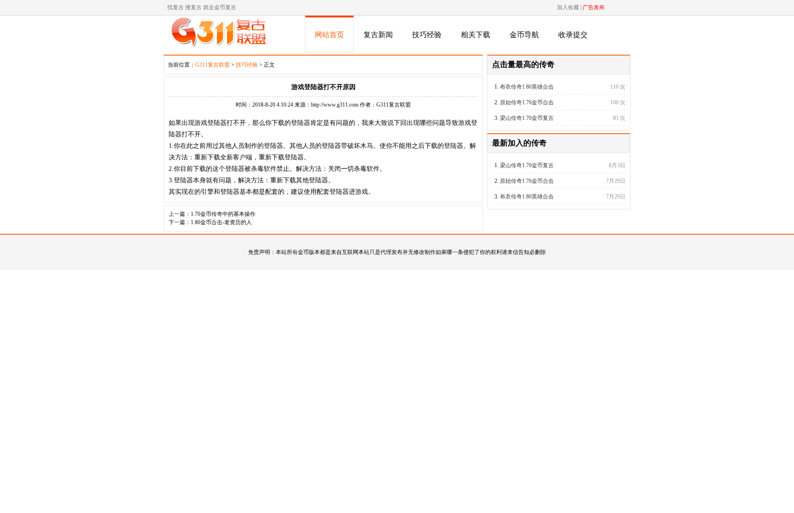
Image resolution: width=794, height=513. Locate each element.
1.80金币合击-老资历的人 (221, 222)
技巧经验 (427, 35)
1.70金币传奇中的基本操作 (223, 214)
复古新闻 (378, 35)
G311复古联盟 (212, 65)
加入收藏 (568, 7)
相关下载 (475, 35)
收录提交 (573, 35)
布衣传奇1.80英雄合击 (527, 87)
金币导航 (524, 35)
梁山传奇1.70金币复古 (527, 118)
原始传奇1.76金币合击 (527, 102)
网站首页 (329, 35)
